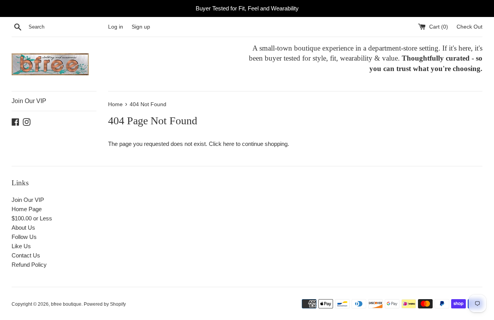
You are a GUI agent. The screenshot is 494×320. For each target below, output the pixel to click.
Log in (115, 27)
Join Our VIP (29, 101)
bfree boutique (66, 304)
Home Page (27, 209)
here (228, 144)
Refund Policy (29, 264)
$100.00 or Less (32, 218)
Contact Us (26, 255)
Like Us (21, 246)
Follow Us (24, 237)
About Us (23, 227)
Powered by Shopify (105, 304)
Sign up (141, 27)
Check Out (469, 27)
